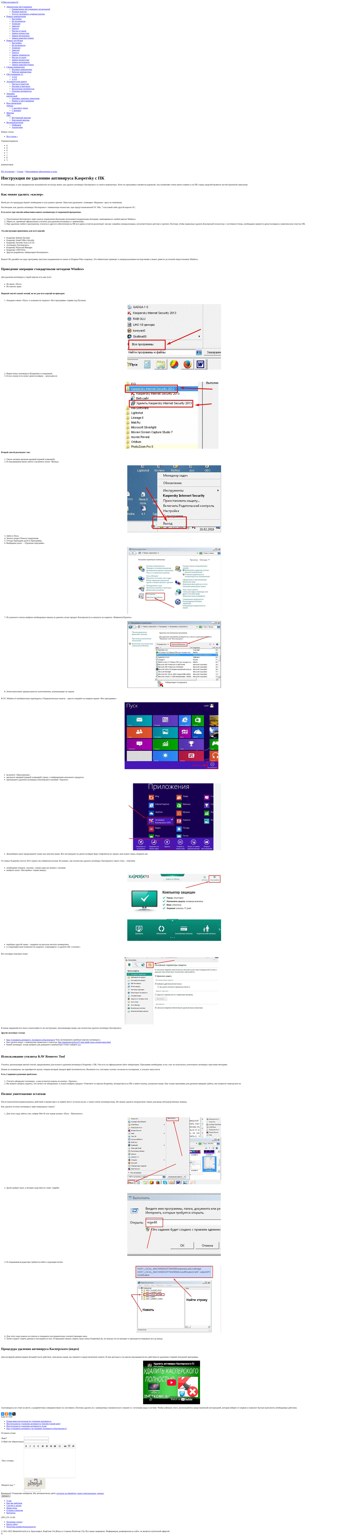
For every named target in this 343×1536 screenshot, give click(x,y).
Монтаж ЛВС (10, 114)
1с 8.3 (14, 79)
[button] (26, 1446)
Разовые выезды (19, 11)
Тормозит (16, 24)
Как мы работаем (14, 1503)
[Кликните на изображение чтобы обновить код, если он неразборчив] (34, 1488)
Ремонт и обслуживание (23, 101)
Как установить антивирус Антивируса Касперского (30, 1040)
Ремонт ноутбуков (14, 40)
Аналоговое (17, 127)
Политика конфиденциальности (21, 1527)
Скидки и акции (13, 1505)
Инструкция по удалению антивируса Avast (26, 1426)
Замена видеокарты (21, 36)
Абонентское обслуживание (19, 7)
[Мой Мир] (10, 1414)
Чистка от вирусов (20, 84)
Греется (15, 28)
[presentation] (26, 1446)
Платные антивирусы (22, 91)
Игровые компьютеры (22, 69)
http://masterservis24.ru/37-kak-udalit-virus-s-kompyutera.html (84, 1042)
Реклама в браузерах (21, 86)
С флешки (16, 110)
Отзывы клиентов (14, 1510)
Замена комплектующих (23, 38)
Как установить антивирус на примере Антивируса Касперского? (36, 1428)
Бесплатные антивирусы (23, 89)
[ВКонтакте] (2, 1414)
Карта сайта (11, 1524)
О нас (9, 1501)
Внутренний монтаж (21, 118)
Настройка (17, 19)
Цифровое (16, 125)
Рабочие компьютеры (21, 72)
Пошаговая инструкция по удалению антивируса (28, 1421)
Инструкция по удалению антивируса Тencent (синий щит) (33, 1424)
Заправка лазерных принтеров (26, 98)
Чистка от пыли (19, 31)
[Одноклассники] (6, 1414)
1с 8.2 (14, 77)
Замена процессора (20, 33)
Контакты (10, 1513)
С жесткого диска (20, 108)
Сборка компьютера (15, 67)
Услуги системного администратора (28, 14)
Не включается (18, 21)
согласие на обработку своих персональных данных (80, 1493)
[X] (14, 1414)
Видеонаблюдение (14, 122)
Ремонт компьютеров (16, 16)
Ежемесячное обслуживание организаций (31, 9)
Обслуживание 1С (14, 74)
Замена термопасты (21, 55)
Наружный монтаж (20, 120)
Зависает (16, 26)
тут (79, 1044)
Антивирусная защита (16, 81)
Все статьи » (12, 136)
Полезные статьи (14, 1522)
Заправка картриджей (11, 94)
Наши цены (11, 1508)
